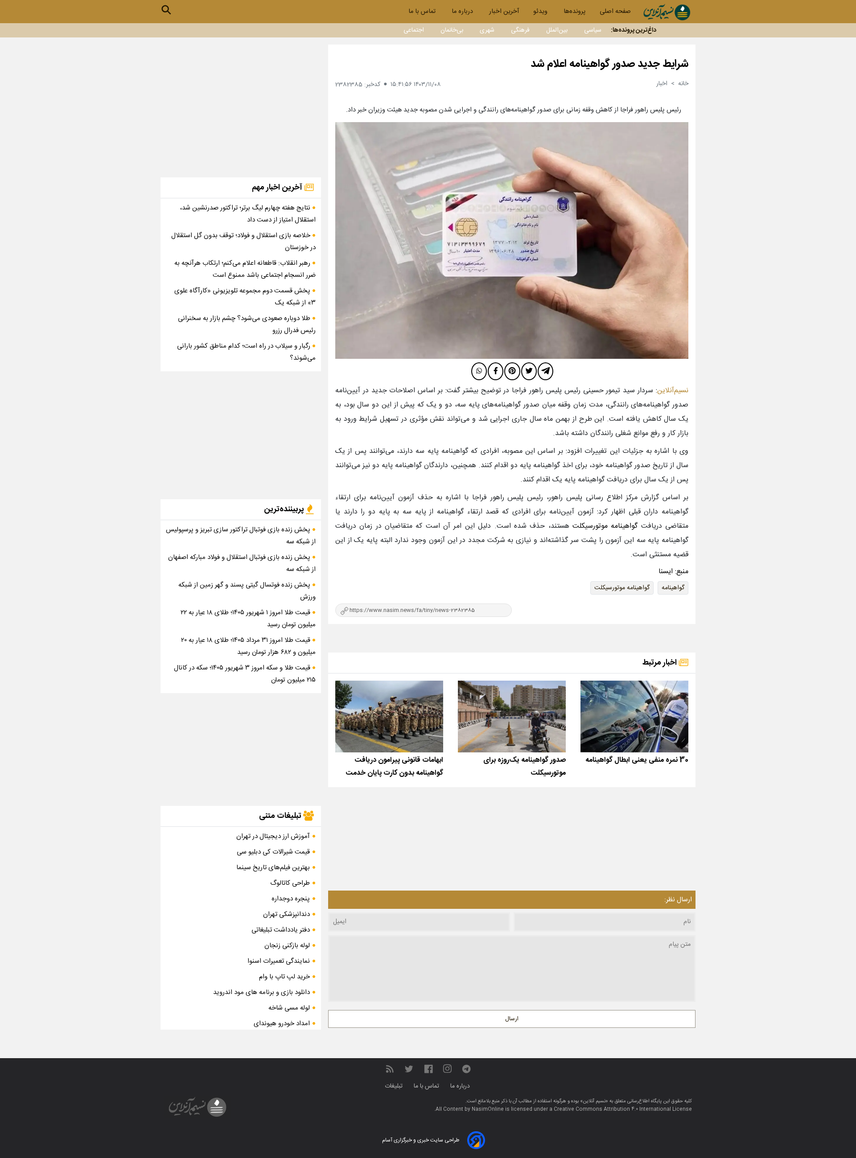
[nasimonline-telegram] (466, 1069)
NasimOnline (488, 1109)
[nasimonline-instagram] (447, 1069)
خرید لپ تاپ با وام (284, 976)
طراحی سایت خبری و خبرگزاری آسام (420, 1140)
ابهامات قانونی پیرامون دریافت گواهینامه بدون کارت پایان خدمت (394, 766)
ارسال (512, 1019)
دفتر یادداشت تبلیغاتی (280, 930)
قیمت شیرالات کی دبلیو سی (273, 852)
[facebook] (495, 371)
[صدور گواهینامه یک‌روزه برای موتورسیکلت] (512, 716)
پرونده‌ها (574, 11)
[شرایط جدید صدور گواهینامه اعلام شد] (511, 240)
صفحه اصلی (615, 11)
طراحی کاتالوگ (290, 883)
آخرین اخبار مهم (278, 187)
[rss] (390, 1069)
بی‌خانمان (451, 30)
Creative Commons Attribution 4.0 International (613, 1109)
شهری (487, 30)
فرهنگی (520, 30)
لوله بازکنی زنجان (287, 945)
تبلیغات (394, 1086)
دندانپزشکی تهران (286, 914)
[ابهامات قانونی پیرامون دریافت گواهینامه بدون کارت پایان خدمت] (389, 716)
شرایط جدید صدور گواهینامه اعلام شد (609, 64)
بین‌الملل (557, 30)
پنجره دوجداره (291, 898)
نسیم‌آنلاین (672, 391)
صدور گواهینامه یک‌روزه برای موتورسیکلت (524, 766)
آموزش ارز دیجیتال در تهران (273, 836)
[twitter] (529, 371)
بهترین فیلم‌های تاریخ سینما (273, 867)
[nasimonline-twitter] (409, 1069)
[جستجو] (166, 10)
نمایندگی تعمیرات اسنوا (278, 961)
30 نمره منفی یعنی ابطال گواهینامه (636, 760)
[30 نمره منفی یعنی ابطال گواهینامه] (634, 716)
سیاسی (592, 30)
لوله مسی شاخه (289, 1008)
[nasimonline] (428, 1069)
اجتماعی (413, 30)
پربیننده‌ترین (285, 509)
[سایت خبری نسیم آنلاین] (667, 12)
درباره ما (463, 11)
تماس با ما (422, 11)
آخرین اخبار (504, 11)
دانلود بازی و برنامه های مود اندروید (261, 992)
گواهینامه (673, 588)
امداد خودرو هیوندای (282, 1023)
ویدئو (541, 11)
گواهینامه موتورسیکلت (622, 588)
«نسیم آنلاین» (593, 1101)
